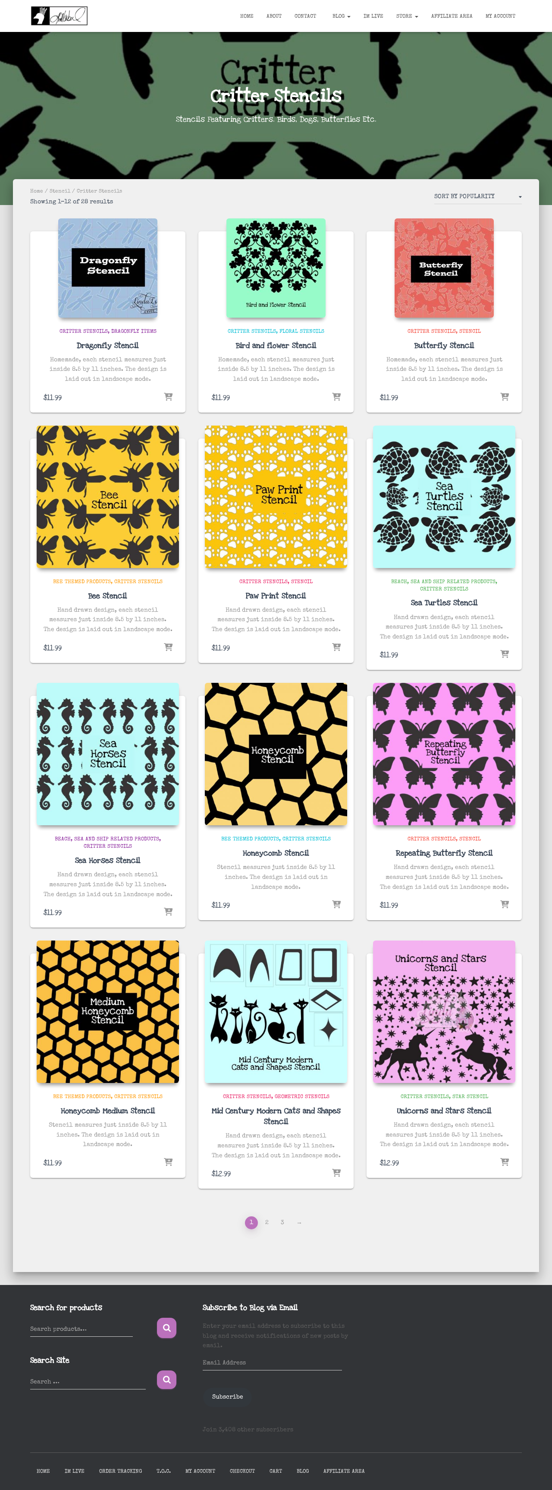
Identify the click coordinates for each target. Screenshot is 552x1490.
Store (405, 16)
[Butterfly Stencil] (444, 268)
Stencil (60, 191)
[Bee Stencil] (108, 497)
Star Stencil (470, 1097)
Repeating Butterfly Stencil (444, 853)
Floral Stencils (301, 332)
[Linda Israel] (59, 16)
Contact (305, 16)
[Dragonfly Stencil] (107, 268)
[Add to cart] (168, 397)
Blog (338, 16)
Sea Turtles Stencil (444, 603)
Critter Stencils (84, 332)
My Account (500, 16)
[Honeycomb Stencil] (276, 754)
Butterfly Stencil (444, 345)
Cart (276, 1471)
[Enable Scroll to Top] (535, 1473)
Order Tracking (120, 1471)
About (274, 16)
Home (247, 16)
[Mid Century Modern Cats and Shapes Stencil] (276, 1012)
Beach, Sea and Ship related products (443, 582)
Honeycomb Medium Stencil (108, 1111)
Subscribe (227, 1397)
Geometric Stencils (302, 1097)
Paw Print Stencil (276, 596)
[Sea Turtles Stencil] (444, 497)
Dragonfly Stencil (108, 345)
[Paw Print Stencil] (276, 497)
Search (166, 1328)
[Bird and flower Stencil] (276, 268)
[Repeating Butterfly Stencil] (444, 754)
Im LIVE (373, 16)
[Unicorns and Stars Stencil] (444, 1012)
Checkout (242, 1471)
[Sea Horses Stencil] (108, 754)
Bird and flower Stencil (276, 345)
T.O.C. (164, 1471)
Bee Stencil (107, 596)
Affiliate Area (452, 16)
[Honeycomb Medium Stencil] (108, 1012)
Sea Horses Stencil (108, 860)
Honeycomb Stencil (276, 853)
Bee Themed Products (82, 582)
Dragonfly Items (134, 332)
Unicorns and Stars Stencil (444, 1111)
